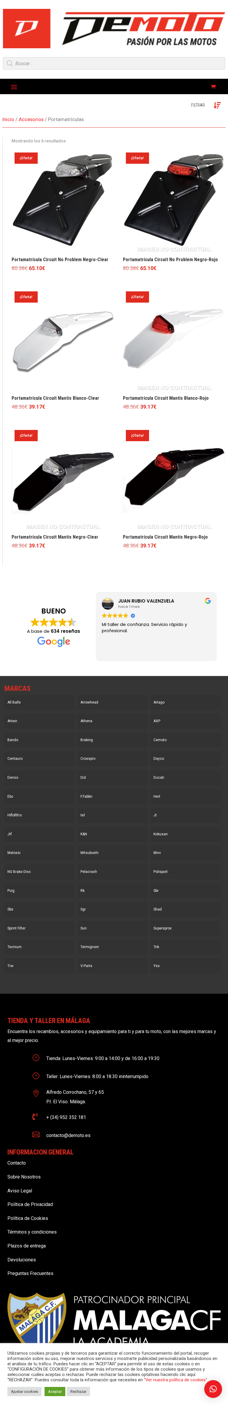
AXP (156, 721)
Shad (157, 909)
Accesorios (31, 119)
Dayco (158, 759)
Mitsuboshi (89, 853)
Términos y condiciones (32, 1232)
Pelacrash (88, 872)
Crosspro (87, 759)
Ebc (10, 796)
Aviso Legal (19, 1191)
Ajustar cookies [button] (24, 1391)
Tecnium (14, 947)
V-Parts (86, 966)
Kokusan (160, 834)
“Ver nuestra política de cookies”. (176, 1379)
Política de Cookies (27, 1218)
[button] (213, 1389)
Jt (155, 815)
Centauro (15, 759)
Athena (86, 721)
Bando (12, 740)
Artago (158, 702)
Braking (86, 740)
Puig (11, 891)
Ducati (158, 777)
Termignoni (89, 947)
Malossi (13, 853)
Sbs (10, 909)
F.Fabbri (86, 796)
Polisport (160, 872)
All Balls (14, 702)
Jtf (9, 834)
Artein (12, 721)
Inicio (8, 119)
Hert (156, 796)
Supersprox (162, 928)
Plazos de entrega (26, 1246)
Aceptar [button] (55, 1391)
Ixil (82, 815)
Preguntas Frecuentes (30, 1273)
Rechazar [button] (78, 1391)
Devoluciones (21, 1260)
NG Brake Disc (19, 872)
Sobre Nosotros (24, 1177)
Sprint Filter (16, 928)
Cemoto (160, 740)
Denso (12, 777)
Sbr (156, 891)
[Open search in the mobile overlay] (114, 63)
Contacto (16, 1163)
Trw (10, 966)
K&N (83, 834)
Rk (82, 891)
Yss (156, 966)
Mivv (157, 853)
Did (83, 777)
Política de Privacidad (30, 1204)
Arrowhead (89, 702)
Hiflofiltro (14, 815)
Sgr (83, 909)
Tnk (156, 947)
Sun (83, 928)
